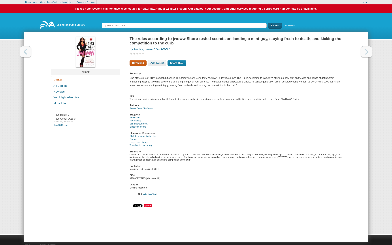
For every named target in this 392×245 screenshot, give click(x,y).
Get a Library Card (48, 2)
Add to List (157, 63)
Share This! (176, 63)
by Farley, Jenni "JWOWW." (150, 49)
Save (149, 206)
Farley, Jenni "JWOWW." (142, 108)
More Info (59, 103)
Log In (364, 2)
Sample (133, 139)
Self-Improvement (138, 123)
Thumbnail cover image (141, 145)
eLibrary (63, 2)
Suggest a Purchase (86, 2)
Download (138, 63)
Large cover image (139, 142)
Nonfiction (134, 117)
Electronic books (138, 126)
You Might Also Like (66, 97)
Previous (25, 51)
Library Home (31, 2)
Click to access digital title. (143, 136)
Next (366, 51)
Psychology (135, 120)
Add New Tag (149, 194)
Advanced (290, 25)
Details (57, 79)
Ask (72, 2)
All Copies (60, 85)
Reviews (59, 91)
